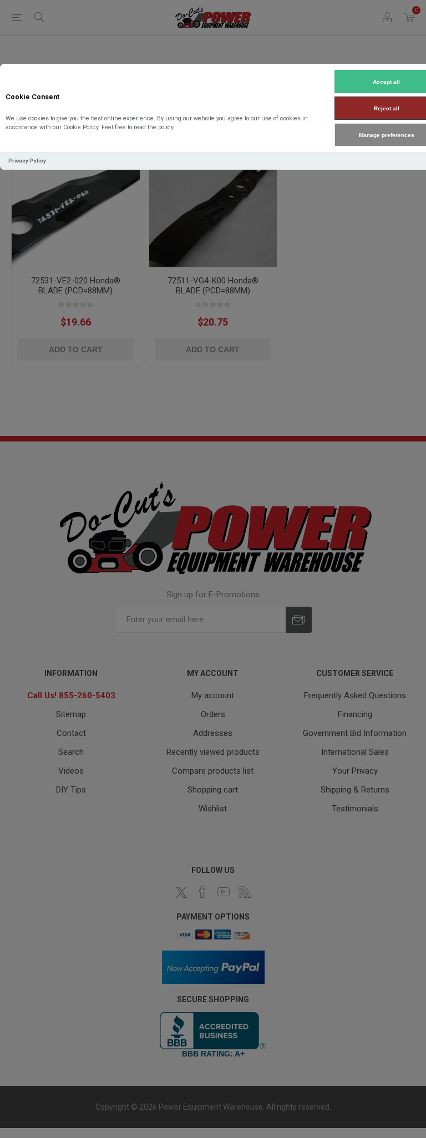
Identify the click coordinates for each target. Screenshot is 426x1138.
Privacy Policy (27, 161)
